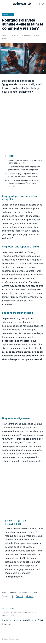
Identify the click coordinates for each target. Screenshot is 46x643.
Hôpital (40, 620)
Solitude (33, 593)
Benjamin (5, 36)
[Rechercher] (39, 4)
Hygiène (7, 624)
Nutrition (23, 593)
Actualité (8, 14)
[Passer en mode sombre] (43, 4)
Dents (18, 620)
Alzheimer (8, 620)
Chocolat (12, 593)
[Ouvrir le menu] (4, 4)
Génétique (28, 620)
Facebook (19, 596)
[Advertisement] (23, 125)
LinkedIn (29, 596)
